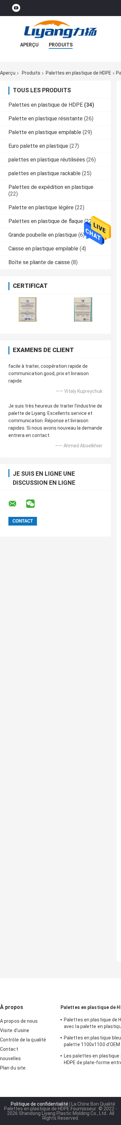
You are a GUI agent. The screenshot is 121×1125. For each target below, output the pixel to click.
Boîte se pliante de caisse (39, 262)
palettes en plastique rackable (44, 173)
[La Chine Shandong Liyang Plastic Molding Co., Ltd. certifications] (27, 309)
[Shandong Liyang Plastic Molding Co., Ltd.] (60, 29)
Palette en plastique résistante (45, 118)
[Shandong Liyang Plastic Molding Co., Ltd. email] (16, 503)
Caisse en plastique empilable (43, 248)
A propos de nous (19, 1021)
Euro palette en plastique (38, 146)
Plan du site (13, 1068)
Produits (61, 44)
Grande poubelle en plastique (42, 235)
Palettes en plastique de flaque (45, 221)
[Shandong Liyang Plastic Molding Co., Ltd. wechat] (34, 503)
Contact (9, 1049)
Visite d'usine (14, 1030)
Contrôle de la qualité (23, 1039)
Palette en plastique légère (41, 207)
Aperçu (29, 44)
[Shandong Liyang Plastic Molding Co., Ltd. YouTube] (16, 8)
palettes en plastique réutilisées (46, 159)
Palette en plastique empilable (44, 132)
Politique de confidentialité (39, 1104)
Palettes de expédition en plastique (50, 187)
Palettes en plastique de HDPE (78, 73)
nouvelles (10, 1058)
